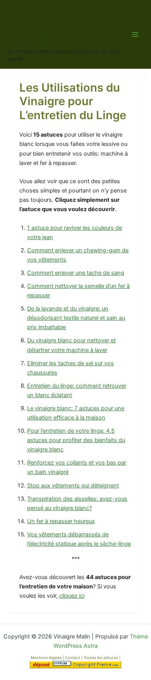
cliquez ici (71, 595)
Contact (73, 657)
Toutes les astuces (101, 657)
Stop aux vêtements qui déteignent (73, 485)
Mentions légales (46, 657)
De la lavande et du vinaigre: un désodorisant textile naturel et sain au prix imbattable (76, 318)
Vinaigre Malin (42, 26)
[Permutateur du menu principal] (135, 34)
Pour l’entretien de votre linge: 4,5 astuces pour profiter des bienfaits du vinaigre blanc (76, 440)
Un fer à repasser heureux (61, 521)
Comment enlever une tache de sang (75, 272)
